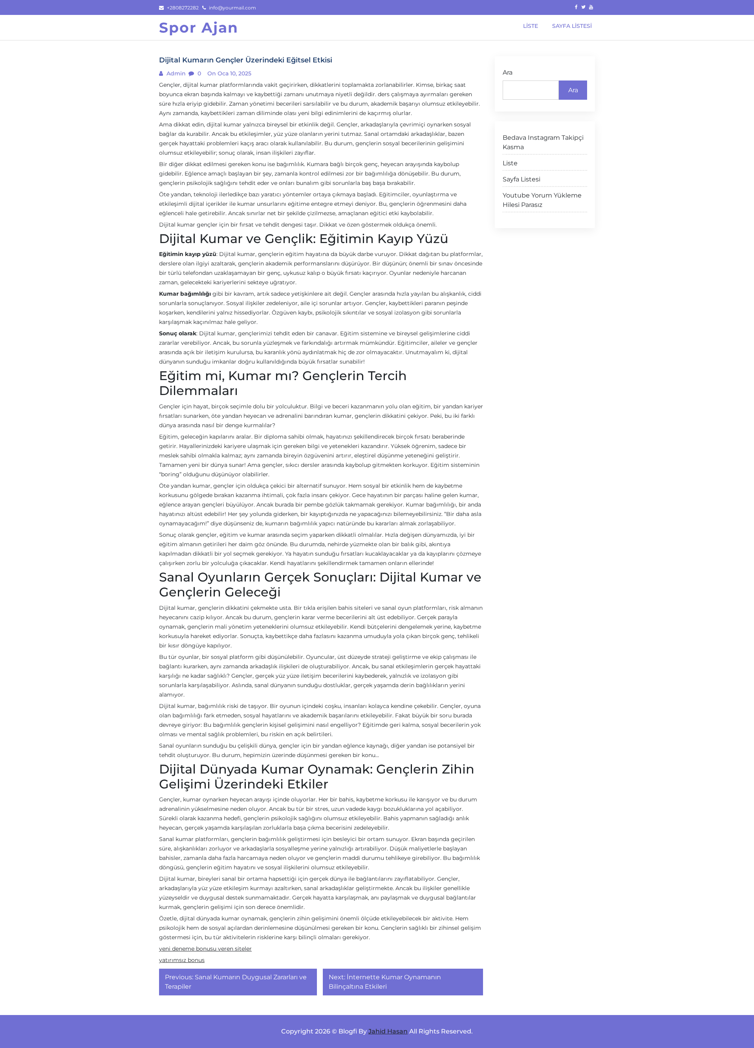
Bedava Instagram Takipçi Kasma (543, 142)
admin (175, 73)
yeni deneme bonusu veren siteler (205, 948)
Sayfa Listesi (521, 179)
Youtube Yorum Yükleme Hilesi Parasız (542, 200)
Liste (510, 163)
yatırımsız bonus (182, 960)
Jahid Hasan (388, 1031)
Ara (507, 72)
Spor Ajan (198, 27)
